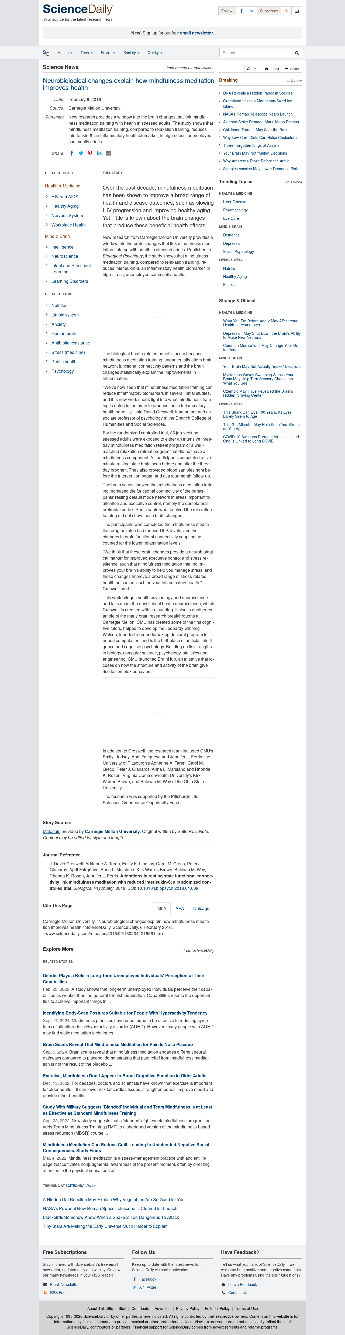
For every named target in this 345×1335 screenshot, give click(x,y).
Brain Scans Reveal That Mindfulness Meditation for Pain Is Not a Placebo (118, 1044)
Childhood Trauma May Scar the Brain (255, 129)
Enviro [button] (107, 52)
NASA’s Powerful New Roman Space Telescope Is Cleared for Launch (110, 1208)
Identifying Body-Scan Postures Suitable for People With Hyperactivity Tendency (125, 1013)
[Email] (108, 153)
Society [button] (130, 52)
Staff (122, 1308)
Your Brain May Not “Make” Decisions (255, 153)
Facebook (147, 1279)
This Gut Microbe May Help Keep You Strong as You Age (261, 426)
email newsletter (196, 33)
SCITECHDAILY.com (80, 1185)
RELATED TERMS (58, 293)
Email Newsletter (64, 1284)
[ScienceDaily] (78, 9)
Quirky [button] (154, 52)
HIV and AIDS (64, 196)
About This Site (100, 1308)
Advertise (163, 1308)
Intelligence (62, 247)
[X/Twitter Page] (252, 10)
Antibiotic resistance (70, 343)
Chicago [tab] (201, 908)
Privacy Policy (187, 1308)
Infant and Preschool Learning (71, 268)
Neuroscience (64, 256)
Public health (64, 361)
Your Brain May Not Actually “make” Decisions (262, 366)
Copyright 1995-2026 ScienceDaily (75, 1316)
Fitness (229, 284)
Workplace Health (68, 225)
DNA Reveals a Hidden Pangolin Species (258, 93)
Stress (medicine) (68, 352)
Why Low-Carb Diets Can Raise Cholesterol (260, 137)
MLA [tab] (161, 908)
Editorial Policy (217, 1308)
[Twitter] (81, 153)
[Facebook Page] (241, 10)
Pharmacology (235, 209)
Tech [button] (85, 52)
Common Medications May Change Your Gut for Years (261, 347)
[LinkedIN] (99, 153)
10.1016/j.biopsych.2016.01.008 (167, 888)
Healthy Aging (65, 206)
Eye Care (231, 218)
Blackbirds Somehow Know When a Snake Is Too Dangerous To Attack (111, 1217)
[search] (297, 52)
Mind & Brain (57, 236)
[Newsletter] (296, 10)
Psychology (62, 371)
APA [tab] (179, 908)
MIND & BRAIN (230, 226)
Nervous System (67, 215)
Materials (51, 831)
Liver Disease (234, 201)
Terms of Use (246, 1308)
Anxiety (58, 324)
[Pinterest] (90, 153)
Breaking (228, 80)
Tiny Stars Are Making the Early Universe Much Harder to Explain (105, 1226)
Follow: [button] (227, 10)
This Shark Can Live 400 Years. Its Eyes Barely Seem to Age (257, 414)
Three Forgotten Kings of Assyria (251, 145)
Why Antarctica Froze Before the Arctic (256, 160)
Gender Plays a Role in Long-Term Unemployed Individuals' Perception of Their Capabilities (123, 978)
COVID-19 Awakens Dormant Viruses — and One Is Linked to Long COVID (261, 438)
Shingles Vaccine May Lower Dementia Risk (260, 168)
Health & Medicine (62, 186)
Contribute (140, 1308)
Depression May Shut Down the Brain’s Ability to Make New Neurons (262, 335)
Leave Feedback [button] (242, 1284)
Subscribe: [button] (269, 10)
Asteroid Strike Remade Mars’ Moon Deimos (261, 121)
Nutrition (59, 305)
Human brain (63, 333)
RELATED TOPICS (59, 172)
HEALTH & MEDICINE (235, 193)
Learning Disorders (69, 281)
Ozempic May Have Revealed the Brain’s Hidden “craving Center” (258, 393)
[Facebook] (71, 153)
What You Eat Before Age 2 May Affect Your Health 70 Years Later (260, 322)
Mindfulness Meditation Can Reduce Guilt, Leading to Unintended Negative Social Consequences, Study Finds (126, 1147)
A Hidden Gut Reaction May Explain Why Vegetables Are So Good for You (114, 1199)
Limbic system (65, 315)
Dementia (231, 235)
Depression (233, 243)
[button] (253, 69)
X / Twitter (147, 1287)
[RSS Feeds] (286, 10)
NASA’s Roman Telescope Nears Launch (258, 114)
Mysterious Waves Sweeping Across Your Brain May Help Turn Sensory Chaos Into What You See (258, 379)
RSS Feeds (60, 1292)
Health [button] (64, 52)
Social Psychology (238, 251)
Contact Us (237, 1292)
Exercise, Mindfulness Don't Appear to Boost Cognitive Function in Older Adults (124, 1075)
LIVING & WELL (231, 259)
